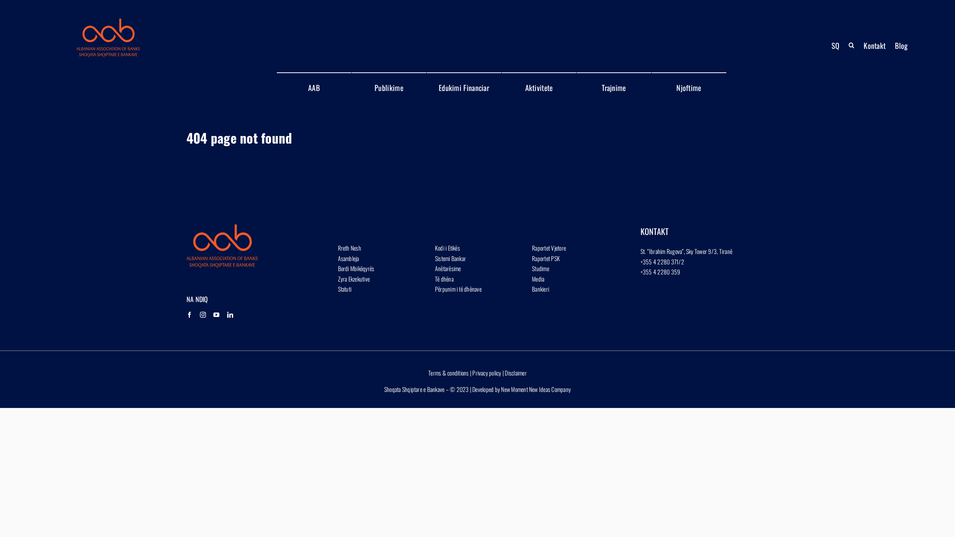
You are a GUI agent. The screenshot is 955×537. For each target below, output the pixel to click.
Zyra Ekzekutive (354, 278)
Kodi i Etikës (447, 248)
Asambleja (348, 258)
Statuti (345, 289)
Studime (540, 268)
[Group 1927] (108, 21)
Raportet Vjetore (549, 248)
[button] (851, 45)
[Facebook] (189, 315)
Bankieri (540, 289)
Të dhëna (444, 278)
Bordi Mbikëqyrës (356, 268)
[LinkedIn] (230, 315)
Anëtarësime (448, 268)
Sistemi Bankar (450, 258)
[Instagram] (203, 315)
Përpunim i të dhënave (458, 289)
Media (538, 278)
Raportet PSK (546, 258)
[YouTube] (216, 315)
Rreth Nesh (349, 248)
